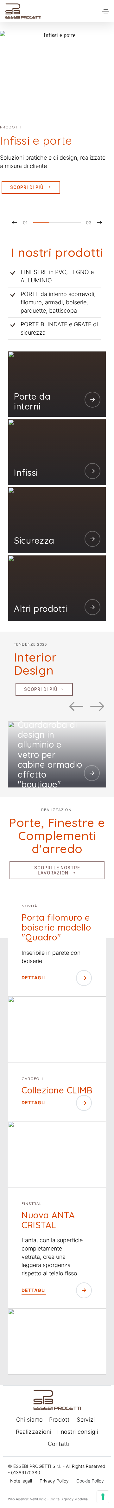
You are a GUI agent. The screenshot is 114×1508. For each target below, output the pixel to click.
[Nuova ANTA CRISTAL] (57, 1341)
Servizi (86, 1419)
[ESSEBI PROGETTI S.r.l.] (23, 11)
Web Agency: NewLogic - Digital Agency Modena (48, 1499)
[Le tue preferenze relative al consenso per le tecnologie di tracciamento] (103, 1497)
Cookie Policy (90, 1480)
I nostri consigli (77, 1431)
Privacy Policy (54, 1480)
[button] (22, 222)
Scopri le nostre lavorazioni (57, 870)
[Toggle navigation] (105, 11)
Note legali (21, 1480)
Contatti (58, 1443)
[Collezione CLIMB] (57, 1154)
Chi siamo (29, 1419)
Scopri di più (27, 187)
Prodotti (60, 1419)
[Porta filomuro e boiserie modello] (57, 1029)
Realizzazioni (33, 1431)
